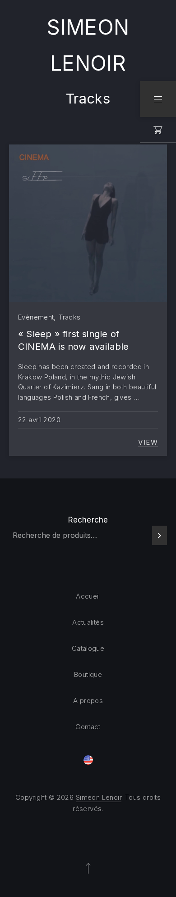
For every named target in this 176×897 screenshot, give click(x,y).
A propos (88, 700)
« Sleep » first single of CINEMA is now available (73, 340)
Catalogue (88, 648)
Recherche (88, 519)
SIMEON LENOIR (88, 45)
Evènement (36, 317)
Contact (88, 726)
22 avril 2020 (39, 419)
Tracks (69, 317)
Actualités (88, 622)
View (148, 442)
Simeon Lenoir (98, 797)
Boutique (88, 674)
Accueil (88, 596)
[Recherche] (159, 535)
